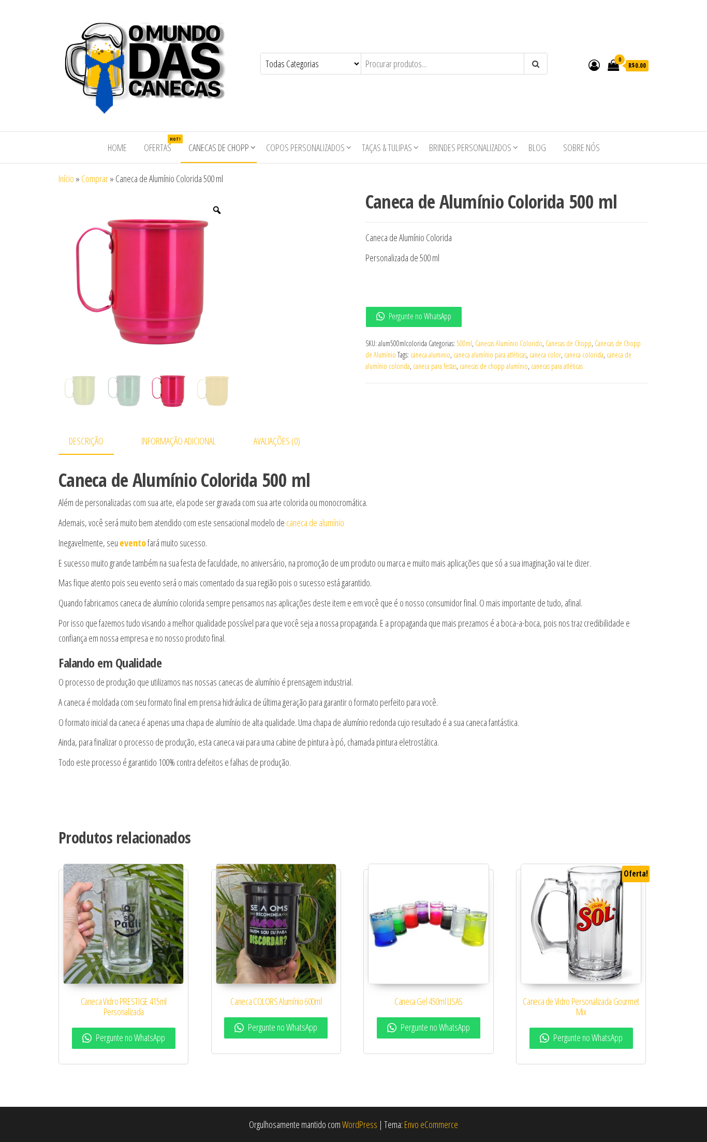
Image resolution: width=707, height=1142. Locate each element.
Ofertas (161, 145)
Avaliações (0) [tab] (277, 441)
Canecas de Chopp (218, 147)
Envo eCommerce (431, 1124)
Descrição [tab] (86, 441)
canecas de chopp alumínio (494, 366)
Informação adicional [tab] (178, 441)
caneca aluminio (430, 355)
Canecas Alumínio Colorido (508, 343)
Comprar (94, 178)
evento (133, 543)
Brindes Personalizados (470, 147)
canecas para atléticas (557, 366)
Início (66, 178)
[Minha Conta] (594, 64)
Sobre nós (581, 147)
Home (117, 147)
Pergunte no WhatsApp (419, 316)
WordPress (359, 1124)
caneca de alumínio (315, 522)
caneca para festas (434, 366)
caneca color (545, 355)
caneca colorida (583, 355)
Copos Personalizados (305, 147)
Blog (537, 147)
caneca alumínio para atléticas (489, 355)
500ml (464, 343)
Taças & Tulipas (387, 147)
